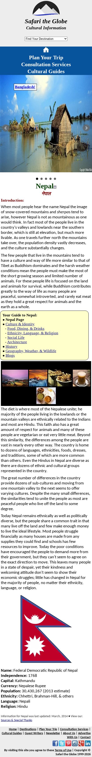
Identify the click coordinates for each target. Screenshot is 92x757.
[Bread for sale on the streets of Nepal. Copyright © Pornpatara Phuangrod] (60, 385)
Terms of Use (63, 750)
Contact (85, 737)
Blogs (10, 355)
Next (86, 128)
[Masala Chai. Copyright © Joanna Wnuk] (81, 385)
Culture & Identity (20, 324)
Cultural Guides (46, 71)
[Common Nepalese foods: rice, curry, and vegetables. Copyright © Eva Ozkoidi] (46, 403)
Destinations (28, 729)
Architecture (17, 342)
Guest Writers (34, 733)
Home (13, 729)
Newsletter (53, 733)
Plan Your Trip (46, 57)
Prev (5, 128)
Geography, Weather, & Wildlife (31, 351)
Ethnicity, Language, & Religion (32, 333)
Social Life (16, 337)
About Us (69, 733)
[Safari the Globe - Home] (46, 14)
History (11, 346)
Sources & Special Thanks (16, 720)
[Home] (46, 50)
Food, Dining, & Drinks (25, 328)
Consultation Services (46, 64)
